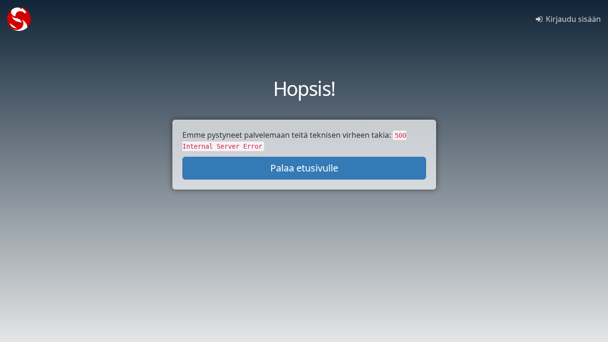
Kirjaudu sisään (572, 19)
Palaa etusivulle (304, 168)
